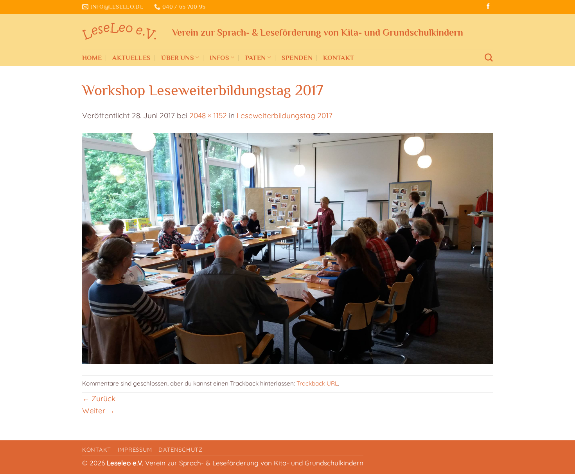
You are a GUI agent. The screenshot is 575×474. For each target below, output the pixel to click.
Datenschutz (180, 449)
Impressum (135, 449)
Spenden (297, 57)
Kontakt (338, 57)
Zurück (98, 398)
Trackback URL (317, 383)
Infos (219, 57)
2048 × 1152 (208, 115)
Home (92, 57)
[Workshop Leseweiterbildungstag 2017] (287, 247)
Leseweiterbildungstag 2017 (284, 115)
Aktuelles (131, 57)
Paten (255, 57)
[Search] (489, 58)
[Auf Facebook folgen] (488, 7)
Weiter (98, 410)
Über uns (177, 57)
